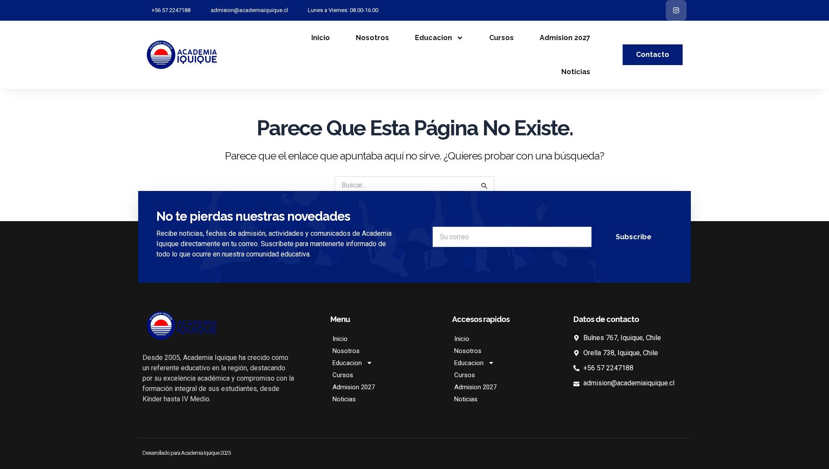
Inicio (320, 38)
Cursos (501, 38)
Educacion (433, 38)
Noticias (575, 72)
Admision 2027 (565, 38)
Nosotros (372, 38)
